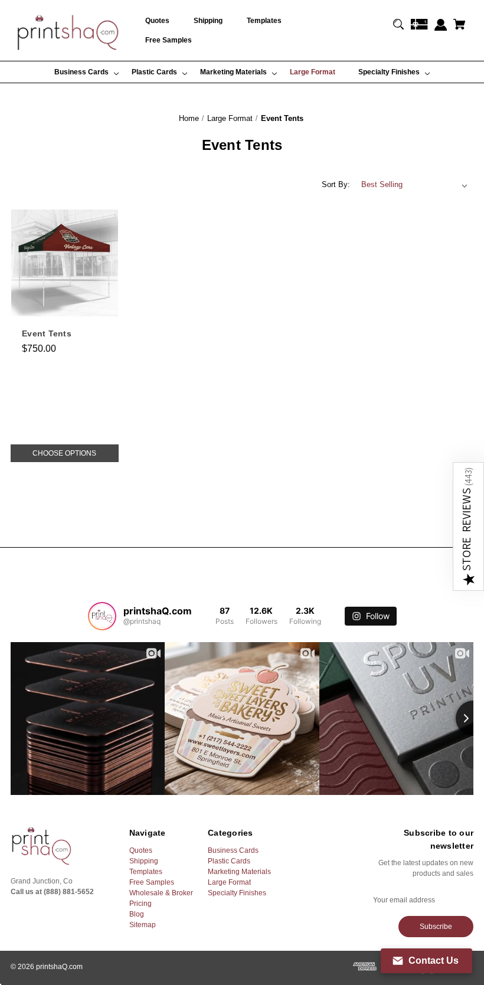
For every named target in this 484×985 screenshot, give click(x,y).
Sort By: (336, 184)
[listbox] (414, 184)
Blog (136, 914)
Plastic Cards (229, 861)
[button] (468, 526)
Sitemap (142, 925)
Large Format (229, 882)
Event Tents (46, 333)
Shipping (143, 861)
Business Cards (233, 850)
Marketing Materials (239, 872)
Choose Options (64, 453)
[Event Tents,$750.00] (64, 263)
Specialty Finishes (237, 893)
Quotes (140, 850)
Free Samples (151, 882)
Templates (145, 872)
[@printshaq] (102, 616)
